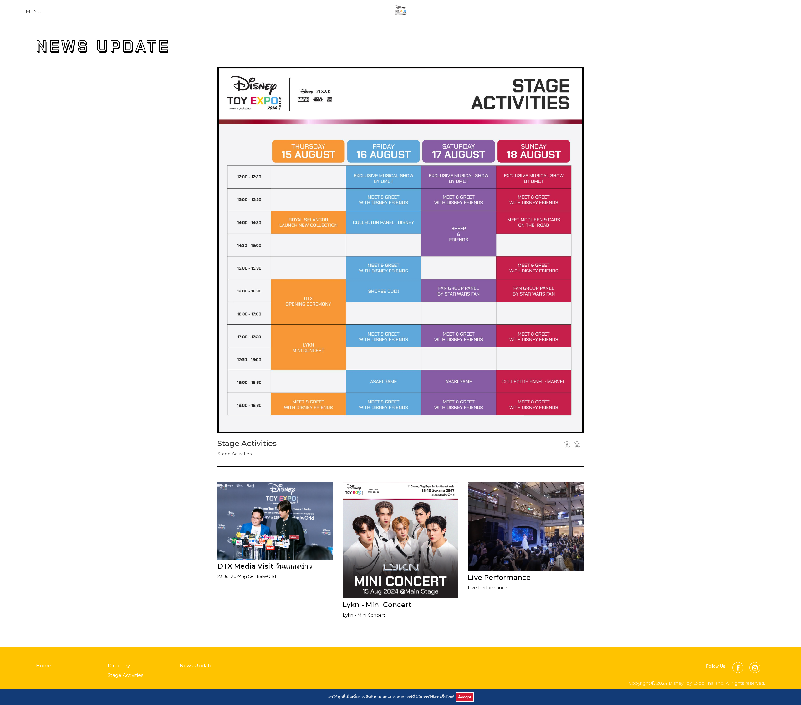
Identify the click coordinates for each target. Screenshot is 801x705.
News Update (196, 665)
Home (43, 665)
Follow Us (715, 666)
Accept (464, 697)
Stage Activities (125, 675)
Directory (119, 665)
